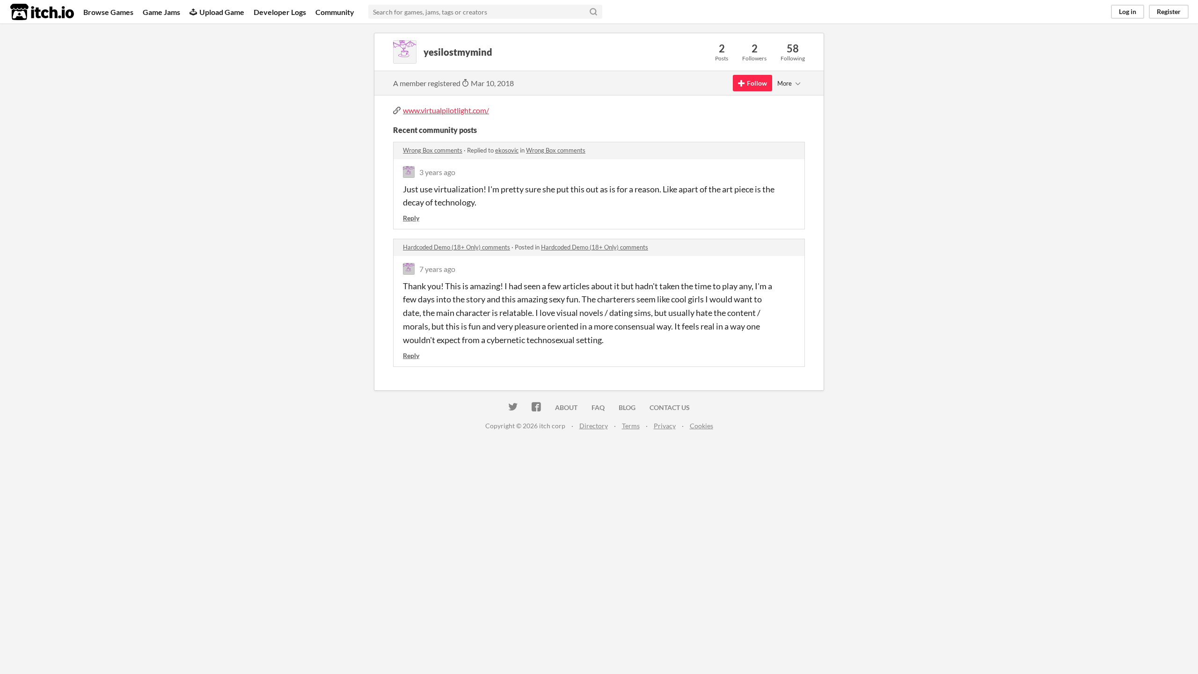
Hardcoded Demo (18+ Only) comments (456, 247)
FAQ (598, 407)
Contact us (670, 407)
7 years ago (437, 268)
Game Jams (161, 11)
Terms (631, 426)
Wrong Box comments (432, 150)
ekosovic (507, 150)
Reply (411, 218)
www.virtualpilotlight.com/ (446, 110)
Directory (593, 426)
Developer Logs (280, 11)
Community (334, 11)
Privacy (665, 426)
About (566, 407)
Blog (627, 407)
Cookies (701, 426)
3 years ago (437, 172)
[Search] (593, 12)
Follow (757, 83)
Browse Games (108, 11)
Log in (1127, 11)
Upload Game (221, 11)
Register (1169, 11)
